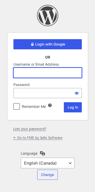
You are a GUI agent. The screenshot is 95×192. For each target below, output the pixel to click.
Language (29, 153)
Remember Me (34, 106)
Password (21, 84)
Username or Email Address (36, 64)
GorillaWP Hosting (47, 15)
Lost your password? (29, 129)
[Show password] (77, 93)
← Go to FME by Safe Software (38, 138)
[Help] (50, 105)
